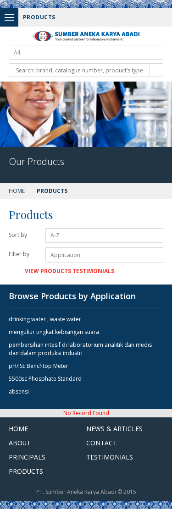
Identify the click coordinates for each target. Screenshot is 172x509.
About (20, 442)
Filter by (19, 254)
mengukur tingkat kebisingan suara (54, 332)
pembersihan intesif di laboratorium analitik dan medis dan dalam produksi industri (80, 349)
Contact (101, 442)
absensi (19, 391)
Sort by (18, 235)
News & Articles (114, 428)
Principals (27, 457)
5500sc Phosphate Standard (45, 379)
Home (17, 191)
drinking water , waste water (45, 319)
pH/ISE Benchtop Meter (38, 366)
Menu (9, 17)
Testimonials (109, 457)
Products (26, 471)
